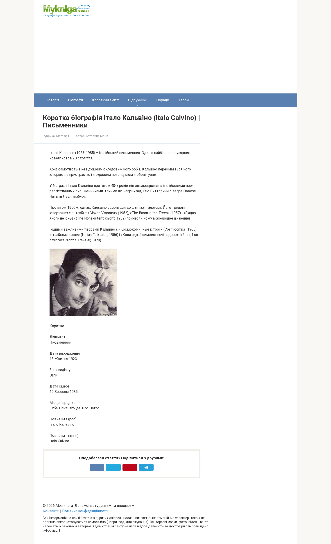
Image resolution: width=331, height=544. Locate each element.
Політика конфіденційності (85, 511)
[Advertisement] (165, 59)
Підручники (137, 100)
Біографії (75, 100)
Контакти (51, 511)
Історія (53, 100)
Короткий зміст (105, 100)
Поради (162, 100)
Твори (183, 100)
